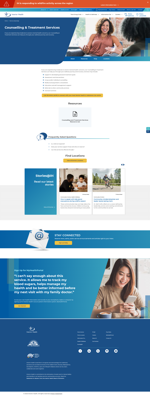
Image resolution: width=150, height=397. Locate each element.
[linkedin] (89, 351)
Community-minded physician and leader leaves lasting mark (73, 200)
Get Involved (95, 341)
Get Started (22, 306)
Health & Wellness (91, 14)
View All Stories (49, 207)
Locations (106, 58)
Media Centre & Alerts (85, 9)
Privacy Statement (56, 393)
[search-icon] (148, 10)
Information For (106, 14)
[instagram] (107, 351)
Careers (117, 14)
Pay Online (112, 9)
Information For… (81, 338)
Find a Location (81, 335)
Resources (84, 58)
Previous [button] (123, 164)
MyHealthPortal (102, 9)
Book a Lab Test (131, 9)
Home (6, 20)
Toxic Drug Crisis (76, 14)
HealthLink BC (65, 9)
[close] (148, 2)
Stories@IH (74, 9)
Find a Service (80, 332)
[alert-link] (75, 4)
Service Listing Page (14, 20)
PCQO (93, 332)
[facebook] (80, 351)
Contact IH (108, 338)
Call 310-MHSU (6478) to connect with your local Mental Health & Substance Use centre (72, 95)
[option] (75, 117)
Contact (140, 9)
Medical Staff (121, 9)
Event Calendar (54, 9)
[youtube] (116, 351)
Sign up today (63, 243)
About (73, 58)
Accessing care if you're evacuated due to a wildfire (108, 200)
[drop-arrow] (47, 9)
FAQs (95, 58)
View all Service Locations (75, 160)
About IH (43, 9)
